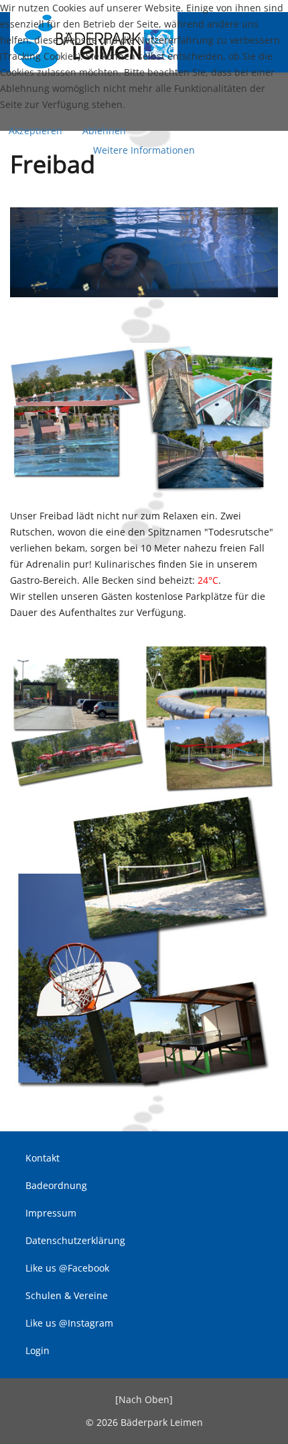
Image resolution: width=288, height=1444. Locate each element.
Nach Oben (144, 1399)
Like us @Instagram (68, 1323)
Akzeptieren (35, 130)
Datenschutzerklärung (74, 1240)
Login (36, 1350)
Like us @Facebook (66, 1267)
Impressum (49, 1212)
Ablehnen (104, 130)
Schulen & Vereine (65, 1295)
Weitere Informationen (144, 150)
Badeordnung (55, 1185)
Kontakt (41, 1157)
